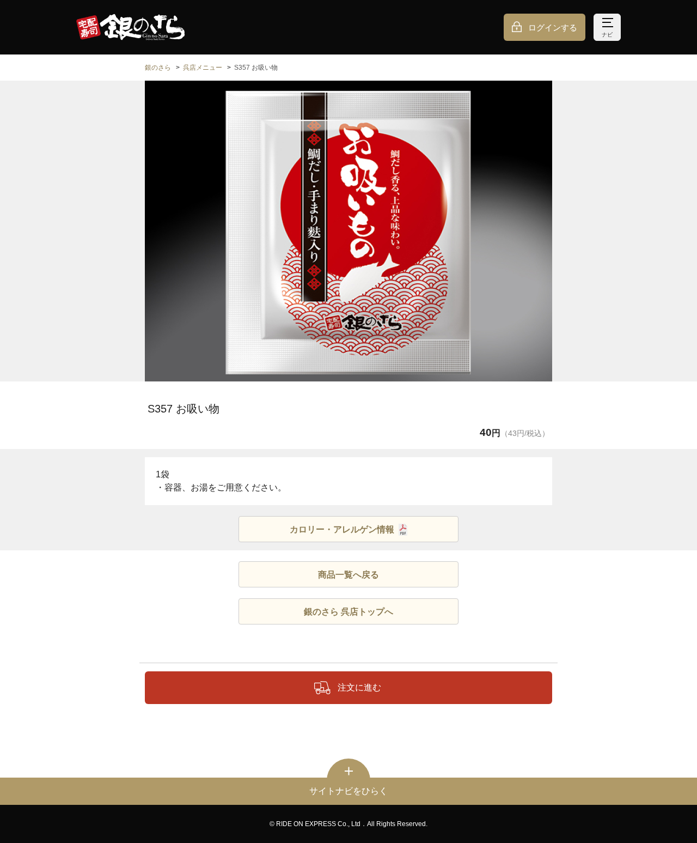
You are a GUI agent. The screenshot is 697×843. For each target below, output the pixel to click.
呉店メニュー (202, 67)
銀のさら (158, 67)
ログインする (552, 27)
